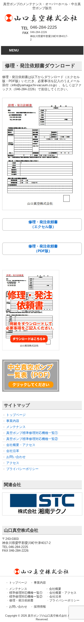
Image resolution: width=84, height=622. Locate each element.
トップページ (16, 415)
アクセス (12, 463)
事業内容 (12, 421)
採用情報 (40, 606)
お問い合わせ (16, 457)
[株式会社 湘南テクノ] (42, 515)
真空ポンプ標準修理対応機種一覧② (32, 439)
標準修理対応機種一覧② (25, 596)
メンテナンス (16, 427)
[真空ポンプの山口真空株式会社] (42, 21)
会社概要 (55, 588)
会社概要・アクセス (20, 445)
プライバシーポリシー (22, 469)
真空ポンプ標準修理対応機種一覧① (32, 433)
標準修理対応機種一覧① (25, 592)
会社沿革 (12, 451)
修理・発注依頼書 (21, 600)
